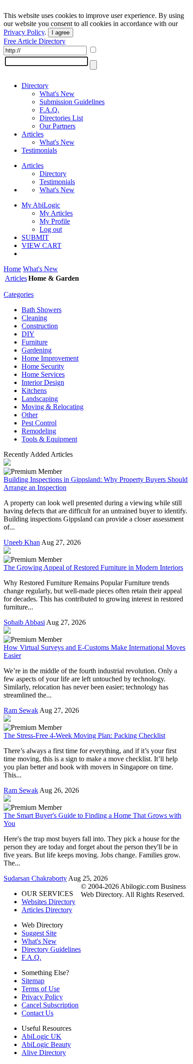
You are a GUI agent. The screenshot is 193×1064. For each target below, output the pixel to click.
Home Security (43, 366)
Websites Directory (48, 901)
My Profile (54, 221)
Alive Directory (44, 1052)
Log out (50, 229)
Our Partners (57, 126)
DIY (28, 334)
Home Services (43, 374)
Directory (35, 85)
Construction (40, 326)
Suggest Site (39, 933)
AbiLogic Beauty (46, 1044)
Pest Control (39, 423)
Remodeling (39, 431)
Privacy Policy (24, 32)
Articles (33, 134)
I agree (61, 32)
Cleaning (34, 318)
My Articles (56, 213)
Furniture (35, 342)
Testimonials (39, 150)
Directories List (61, 118)
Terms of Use (41, 989)
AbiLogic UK (41, 1036)
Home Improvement (50, 358)
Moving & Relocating (52, 407)
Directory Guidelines (51, 949)
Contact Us (37, 1013)
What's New (57, 93)
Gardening (37, 350)
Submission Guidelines (72, 102)
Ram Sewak (21, 710)
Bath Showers (41, 309)
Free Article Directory (35, 41)
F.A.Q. (49, 110)
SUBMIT (35, 237)
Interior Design (43, 382)
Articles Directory (47, 910)
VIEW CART (41, 245)
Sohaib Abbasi (24, 622)
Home (12, 269)
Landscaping (40, 398)
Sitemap (33, 981)
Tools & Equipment (49, 439)
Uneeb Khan (22, 542)
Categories (19, 294)
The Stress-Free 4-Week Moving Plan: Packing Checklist (84, 735)
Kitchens (34, 390)
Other (30, 415)
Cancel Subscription (50, 1005)
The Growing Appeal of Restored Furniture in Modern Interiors (93, 567)
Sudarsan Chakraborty (35, 878)
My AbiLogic (41, 205)
